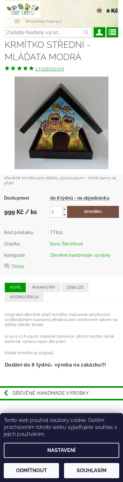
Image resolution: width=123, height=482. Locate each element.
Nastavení (61, 450)
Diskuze (75, 287)
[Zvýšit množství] (64, 209)
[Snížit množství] (64, 215)
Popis (15, 287)
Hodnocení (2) (24, 297)
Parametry (44, 287)
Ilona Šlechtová (66, 243)
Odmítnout (31, 470)
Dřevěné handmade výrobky (80, 255)
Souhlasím (92, 470)
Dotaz (18, 266)
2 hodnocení (49, 69)
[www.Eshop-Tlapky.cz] (22, 8)
